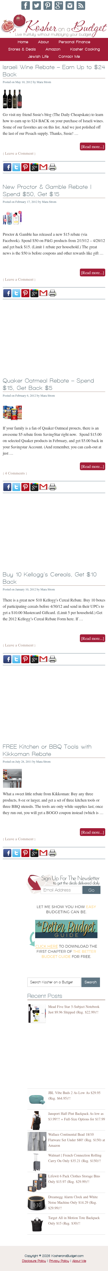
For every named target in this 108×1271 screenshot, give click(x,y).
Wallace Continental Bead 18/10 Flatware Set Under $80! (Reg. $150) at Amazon (76, 1140)
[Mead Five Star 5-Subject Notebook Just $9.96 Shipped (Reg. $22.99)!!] (37, 1013)
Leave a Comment (19, 153)
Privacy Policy (59, 1261)
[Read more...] (92, 146)
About (43, 42)
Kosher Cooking (85, 49)
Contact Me (69, 56)
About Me (79, 1261)
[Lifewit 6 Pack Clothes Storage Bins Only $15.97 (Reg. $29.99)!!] (37, 1183)
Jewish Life (38, 56)
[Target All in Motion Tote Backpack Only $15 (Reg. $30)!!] (37, 1224)
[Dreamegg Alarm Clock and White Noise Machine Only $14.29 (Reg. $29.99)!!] (37, 1204)
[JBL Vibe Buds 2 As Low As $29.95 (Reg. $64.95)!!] (37, 1099)
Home (23, 42)
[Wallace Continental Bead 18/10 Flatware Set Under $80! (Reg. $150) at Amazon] (37, 1141)
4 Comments (15, 472)
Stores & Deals (22, 49)
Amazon (53, 49)
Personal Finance (74, 42)
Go (91, 890)
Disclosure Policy (34, 1261)
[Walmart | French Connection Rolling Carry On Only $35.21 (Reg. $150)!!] (37, 1162)
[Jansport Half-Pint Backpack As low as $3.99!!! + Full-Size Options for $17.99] (37, 1120)
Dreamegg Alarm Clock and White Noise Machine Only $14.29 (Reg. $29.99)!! (73, 1202)
